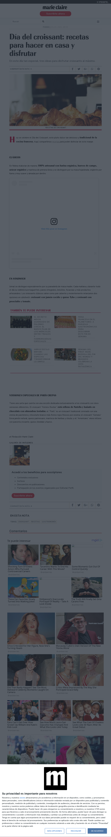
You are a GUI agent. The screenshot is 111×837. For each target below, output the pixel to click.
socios (22, 798)
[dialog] (55, 800)
